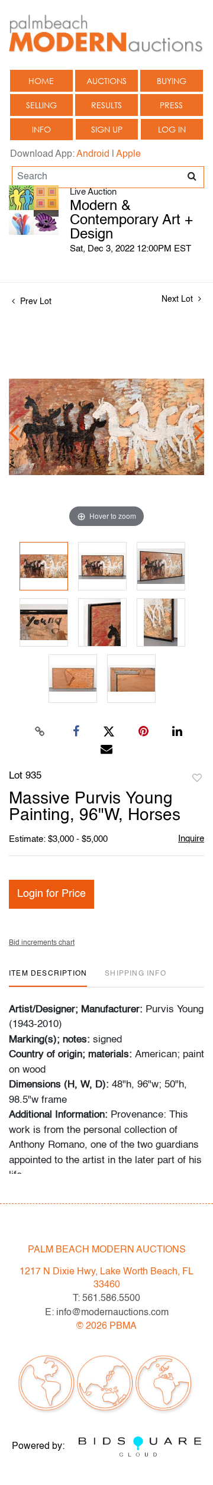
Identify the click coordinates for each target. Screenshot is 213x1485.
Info (41, 129)
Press (171, 105)
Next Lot (178, 299)
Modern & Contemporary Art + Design (131, 220)
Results (106, 105)
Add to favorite (197, 779)
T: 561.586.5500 (106, 1298)
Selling (41, 105)
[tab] (48, 978)
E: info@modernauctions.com (107, 1313)
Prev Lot (34, 302)
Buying (171, 81)
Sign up (106, 129)
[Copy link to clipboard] (40, 732)
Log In (172, 129)
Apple (128, 154)
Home (41, 81)
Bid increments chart (42, 943)
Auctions (106, 81)
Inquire (191, 838)
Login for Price (51, 894)
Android (92, 154)
